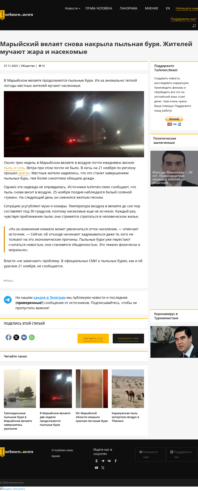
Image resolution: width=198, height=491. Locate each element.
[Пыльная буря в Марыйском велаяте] (74, 156)
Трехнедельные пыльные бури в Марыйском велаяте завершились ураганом (18, 420)
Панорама (128, 8)
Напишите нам (150, 454)
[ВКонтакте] (108, 460)
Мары (9, 280)
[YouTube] (95, 467)
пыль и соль (14, 167)
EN (168, 8)
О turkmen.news (62, 450)
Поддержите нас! (183, 19)
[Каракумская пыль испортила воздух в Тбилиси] (128, 407)
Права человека (98, 8)
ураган (24, 173)
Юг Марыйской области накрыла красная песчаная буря (92, 417)
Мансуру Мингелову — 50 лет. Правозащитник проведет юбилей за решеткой (172, 177)
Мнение (151, 8)
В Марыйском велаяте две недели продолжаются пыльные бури (55, 419)
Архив (56, 456)
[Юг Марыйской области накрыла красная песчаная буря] (92, 407)
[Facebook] (115, 460)
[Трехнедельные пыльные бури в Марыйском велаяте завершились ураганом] (20, 407)
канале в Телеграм (49, 297)
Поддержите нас (183, 454)
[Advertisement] (169, 247)
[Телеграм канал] (102, 460)
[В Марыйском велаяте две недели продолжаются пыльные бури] (56, 407)
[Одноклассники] (95, 460)
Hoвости (71, 8)
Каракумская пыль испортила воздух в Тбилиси (125, 417)
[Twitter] (102, 467)
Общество (28, 66)
